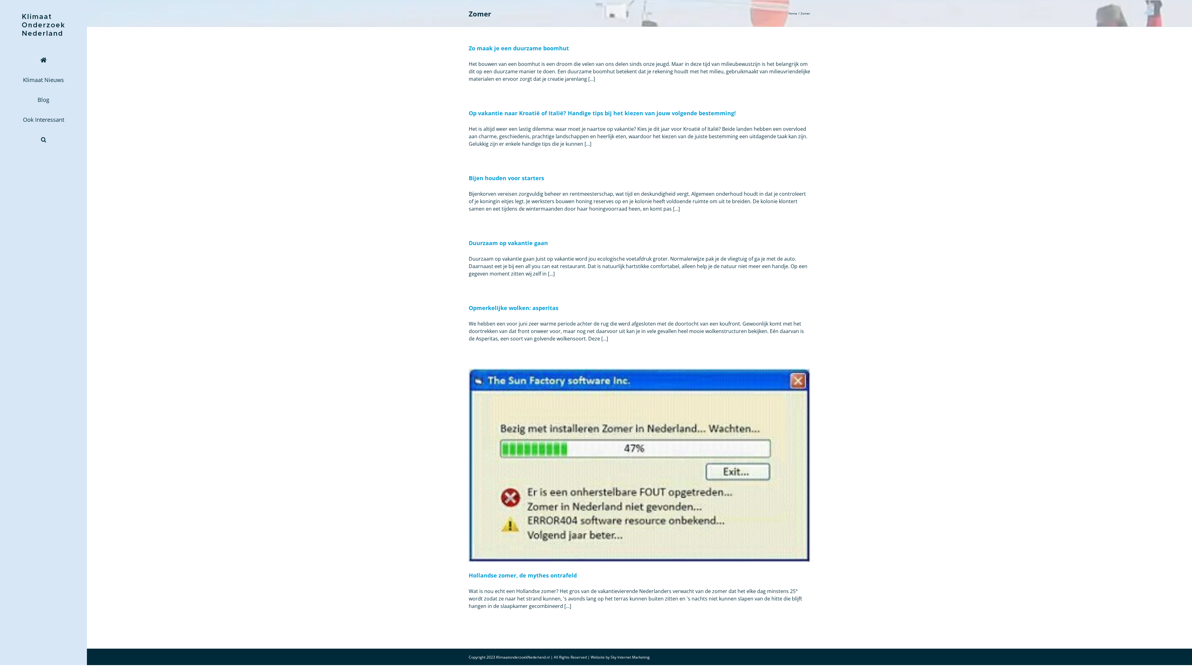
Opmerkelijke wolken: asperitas (513, 308)
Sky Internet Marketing (630, 657)
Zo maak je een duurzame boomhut (519, 48)
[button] (43, 139)
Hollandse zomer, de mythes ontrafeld (523, 575)
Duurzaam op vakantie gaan (508, 243)
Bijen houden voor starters (506, 178)
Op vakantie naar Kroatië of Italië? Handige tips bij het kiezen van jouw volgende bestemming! (602, 113)
